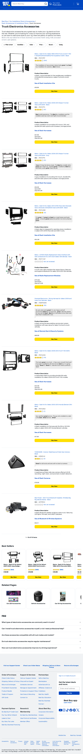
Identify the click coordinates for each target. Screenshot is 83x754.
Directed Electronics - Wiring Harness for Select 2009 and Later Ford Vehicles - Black (53, 299)
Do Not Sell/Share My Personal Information (46, 743)
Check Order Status (8, 678)
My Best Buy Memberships (28, 715)
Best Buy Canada (75, 735)
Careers (41, 715)
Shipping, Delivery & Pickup (11, 681)
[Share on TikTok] (67, 710)
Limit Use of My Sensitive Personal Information (57, 743)
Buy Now (54, 91)
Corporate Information (46, 712)
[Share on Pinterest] (74, 710)
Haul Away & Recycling (27, 694)
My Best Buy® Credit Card (10, 712)
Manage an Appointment (28, 688)
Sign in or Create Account (67, 676)
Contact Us (23, 697)
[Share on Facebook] (71, 710)
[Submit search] (46, 4)
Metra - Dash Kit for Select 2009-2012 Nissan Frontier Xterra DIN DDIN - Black (52, 103)
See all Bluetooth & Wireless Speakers (48, 519)
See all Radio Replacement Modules (47, 276)
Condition (20, 44)
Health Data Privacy (38, 743)
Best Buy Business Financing (11, 725)
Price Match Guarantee (9, 688)
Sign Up (69, 693)
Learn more (68, 702)
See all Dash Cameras (42, 478)
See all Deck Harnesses (43, 131)
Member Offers (25, 721)
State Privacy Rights (32, 743)
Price (40, 44)
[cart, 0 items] (78, 4)
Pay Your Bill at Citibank (9, 715)
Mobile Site (62, 735)
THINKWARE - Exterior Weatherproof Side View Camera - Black (52, 453)
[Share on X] (78, 710)
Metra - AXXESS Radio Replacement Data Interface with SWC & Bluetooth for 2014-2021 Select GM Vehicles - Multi (53, 255)
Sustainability (43, 721)
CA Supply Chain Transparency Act (76, 743)
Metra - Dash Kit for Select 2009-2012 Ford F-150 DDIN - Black (52, 351)
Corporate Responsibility (47, 718)
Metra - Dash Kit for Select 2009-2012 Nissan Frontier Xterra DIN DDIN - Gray (52, 154)
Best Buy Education (45, 697)
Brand (51, 44)
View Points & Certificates (28, 718)
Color (31, 44)
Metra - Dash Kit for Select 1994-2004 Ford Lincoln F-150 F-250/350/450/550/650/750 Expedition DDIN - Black (53, 54)
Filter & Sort (9, 44)
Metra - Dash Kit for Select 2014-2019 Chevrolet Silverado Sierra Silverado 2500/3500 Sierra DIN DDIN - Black (53, 207)
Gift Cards (5, 697)
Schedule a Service (26, 684)
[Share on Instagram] (64, 710)
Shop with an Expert (26, 681)
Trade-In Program (7, 694)
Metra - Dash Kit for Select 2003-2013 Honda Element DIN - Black (53, 405)
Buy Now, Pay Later (8, 721)
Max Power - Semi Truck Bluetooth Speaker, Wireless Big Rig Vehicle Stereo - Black (53, 498)
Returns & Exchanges (8, 684)
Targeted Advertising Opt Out (67, 743)
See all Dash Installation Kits (45, 83)
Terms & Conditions (13, 742)
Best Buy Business (44, 701)
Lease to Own (6, 718)
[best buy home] (6, 4)
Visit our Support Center (28, 678)
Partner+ (41, 704)
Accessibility (5, 741)
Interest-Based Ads (26, 743)
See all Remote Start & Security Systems (49, 331)
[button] (55, 4)
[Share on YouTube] (60, 710)
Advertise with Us (44, 684)
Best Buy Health (44, 694)
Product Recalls (7, 691)
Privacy (20, 741)
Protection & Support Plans (29, 691)
